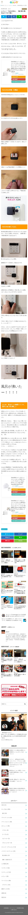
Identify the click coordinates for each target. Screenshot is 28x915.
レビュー (5, 876)
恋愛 (4, 893)
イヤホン (5, 830)
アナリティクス (7, 817)
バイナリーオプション (8, 851)
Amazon (14, 76)
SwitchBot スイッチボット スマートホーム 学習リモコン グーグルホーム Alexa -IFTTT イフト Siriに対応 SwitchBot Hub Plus (18, 481)
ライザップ (6, 868)
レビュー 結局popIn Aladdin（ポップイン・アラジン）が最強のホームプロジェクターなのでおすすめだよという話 (17, 763)
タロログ (13, 912)
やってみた (6, 809)
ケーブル (5, 834)
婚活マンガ (6, 889)
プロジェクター (7, 842)
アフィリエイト (7, 821)
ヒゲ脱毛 (5, 863)
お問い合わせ (14, 909)
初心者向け (6, 855)
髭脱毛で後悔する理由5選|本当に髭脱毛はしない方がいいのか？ (17, 790)
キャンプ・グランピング (9, 847)
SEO (4, 805)
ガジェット (5, 529)
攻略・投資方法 (7, 859)
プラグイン (6, 884)
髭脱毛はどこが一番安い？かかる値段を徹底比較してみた (17, 772)
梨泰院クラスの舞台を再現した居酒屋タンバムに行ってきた (17, 752)
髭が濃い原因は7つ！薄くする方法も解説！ (17, 780)
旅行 (4, 813)
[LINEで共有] (19, 16)
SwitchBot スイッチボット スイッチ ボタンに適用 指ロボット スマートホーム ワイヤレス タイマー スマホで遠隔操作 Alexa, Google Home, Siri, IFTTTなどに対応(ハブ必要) (18, 66)
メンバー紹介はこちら (7, 739)
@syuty (11, 639)
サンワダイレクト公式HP (18, 81)
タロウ (7, 631)
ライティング (6, 872)
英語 (4, 897)
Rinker (16, 485)
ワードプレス (6, 880)
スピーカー (6, 838)
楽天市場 (14, 79)
